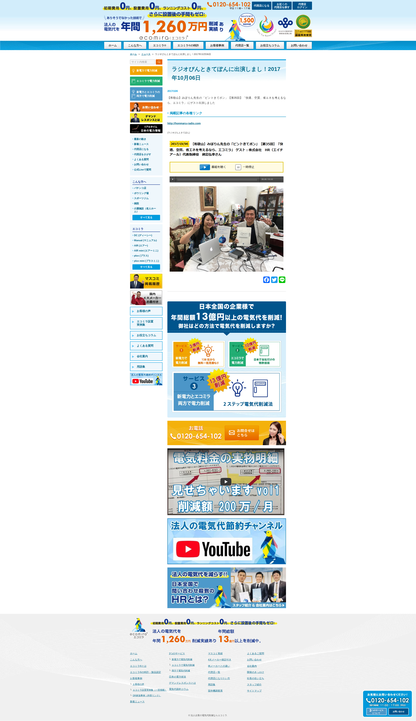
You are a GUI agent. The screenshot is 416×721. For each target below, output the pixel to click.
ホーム (113, 45)
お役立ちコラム (270, 45)
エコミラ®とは (138, 666)
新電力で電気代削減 (182, 659)
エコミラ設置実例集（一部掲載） (150, 690)
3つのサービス (177, 653)
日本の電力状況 (177, 676)
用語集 (211, 684)
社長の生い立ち (255, 678)
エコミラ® (159, 45)
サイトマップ (254, 690)
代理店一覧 (242, 45)
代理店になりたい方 (219, 678)
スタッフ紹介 (254, 684)
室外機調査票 (215, 690)
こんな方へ (135, 45)
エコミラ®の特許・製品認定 (145, 672)
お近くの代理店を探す (282, 6)
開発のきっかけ (255, 672)
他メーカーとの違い (219, 666)
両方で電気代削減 (181, 670)
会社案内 (252, 666)
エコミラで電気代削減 (183, 665)
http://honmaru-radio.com (184, 123)
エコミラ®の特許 (188, 45)
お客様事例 (217, 45)
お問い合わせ (299, 45)
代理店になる (261, 5)
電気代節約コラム (178, 689)
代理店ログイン (302, 6)
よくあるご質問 (255, 653)
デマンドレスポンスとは (182, 682)
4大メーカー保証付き (219, 659)
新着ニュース (137, 701)
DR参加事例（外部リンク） (147, 695)
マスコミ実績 (215, 653)
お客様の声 (138, 684)
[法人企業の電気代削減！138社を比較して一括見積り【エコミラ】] (139, 628)
